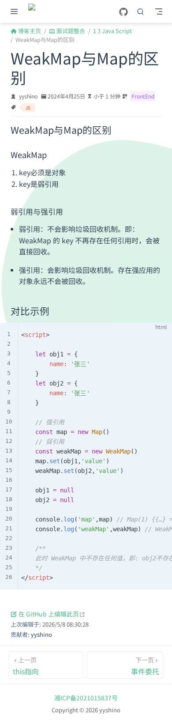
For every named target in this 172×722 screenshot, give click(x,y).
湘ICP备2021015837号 (86, 697)
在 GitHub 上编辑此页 (52, 613)
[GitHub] (123, 12)
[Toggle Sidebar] (16, 11)
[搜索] (140, 11)
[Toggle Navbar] (159, 11)
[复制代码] (160, 334)
